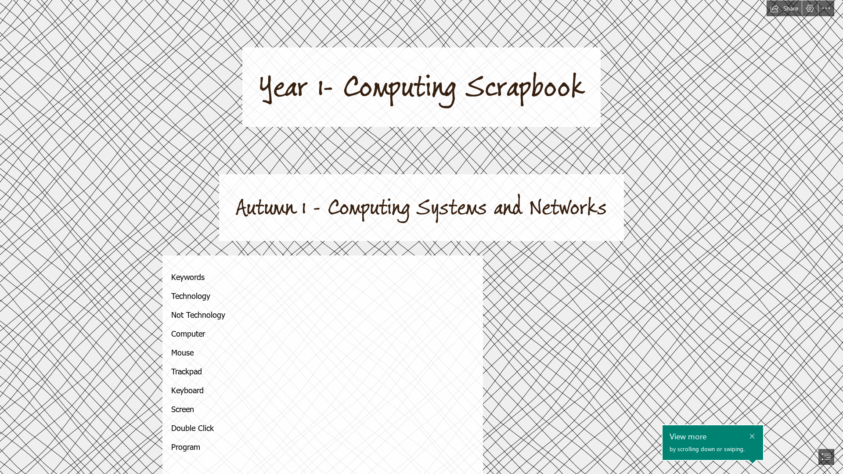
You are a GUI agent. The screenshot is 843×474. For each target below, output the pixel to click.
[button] (784, 8)
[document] (421, 237)
